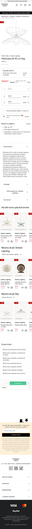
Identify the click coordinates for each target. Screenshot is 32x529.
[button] (4, 64)
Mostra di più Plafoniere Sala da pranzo (14, 349)
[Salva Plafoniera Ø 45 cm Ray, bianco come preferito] (29, 383)
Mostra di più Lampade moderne (12, 366)
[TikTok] (21, 468)
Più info (27, 116)
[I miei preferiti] (21, 5)
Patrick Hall (4, 56)
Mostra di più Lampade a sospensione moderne (14, 353)
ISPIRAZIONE (6, 490)
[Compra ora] (12, 241)
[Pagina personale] (17, 5)
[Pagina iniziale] (4, 5)
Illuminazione (4, 16)
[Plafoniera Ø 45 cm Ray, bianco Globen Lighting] (16, 36)
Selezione (5, 483)
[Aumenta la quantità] (7, 383)
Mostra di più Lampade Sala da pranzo (14, 373)
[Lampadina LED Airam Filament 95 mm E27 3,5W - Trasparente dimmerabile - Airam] (4, 102)
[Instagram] (16, 468)
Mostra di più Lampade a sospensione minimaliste (14, 359)
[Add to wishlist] (8, 241)
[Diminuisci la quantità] (2, 383)
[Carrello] (25, 5)
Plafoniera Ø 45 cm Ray (8, 18)
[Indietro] (3, 36)
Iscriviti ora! (25, 74)
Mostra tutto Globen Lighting (10, 254)
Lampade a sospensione (22, 16)
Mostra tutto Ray (7, 297)
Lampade (11, 16)
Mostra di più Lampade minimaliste (13, 370)
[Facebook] (10, 468)
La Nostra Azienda (8, 496)
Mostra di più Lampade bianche (12, 363)
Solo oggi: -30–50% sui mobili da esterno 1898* (16, 13)
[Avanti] (29, 36)
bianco (4, 387)
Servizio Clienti (7, 477)
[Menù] (29, 5)
